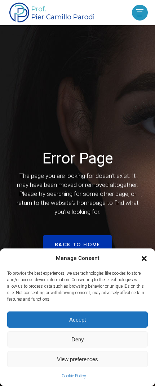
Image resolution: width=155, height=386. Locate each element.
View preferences (77, 359)
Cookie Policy (74, 375)
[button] (144, 258)
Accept (77, 320)
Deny (77, 339)
